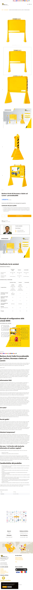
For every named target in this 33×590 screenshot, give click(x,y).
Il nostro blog (2, 573)
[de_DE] (23, 0)
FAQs (16, 561)
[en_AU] (16, 0)
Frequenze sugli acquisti (19, 559)
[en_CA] (19, 0)
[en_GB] (13, 0)
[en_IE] (20, 0)
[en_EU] (25, 0)
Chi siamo (1, 568)
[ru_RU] (27, 0)
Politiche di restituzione (19, 558)
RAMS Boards (8, 221)
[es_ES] (26, 0)
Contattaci (2, 569)
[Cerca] (27, 4)
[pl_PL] (15, 0)
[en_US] (17, 0)
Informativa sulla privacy (4, 572)
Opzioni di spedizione (18, 557)
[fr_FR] (22, 0)
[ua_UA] (29, 0)
